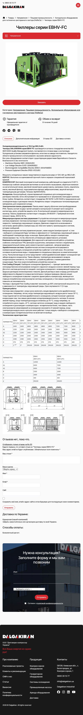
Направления (19, 110)
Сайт (4, 490)
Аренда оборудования (40, 692)
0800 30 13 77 (10, 3)
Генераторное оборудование (36, 675)
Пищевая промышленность (38, 110)
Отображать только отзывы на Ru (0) (17, 444)
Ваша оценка (8, 467)
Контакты (62, 659)
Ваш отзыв (7, 454)
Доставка (34, 698)
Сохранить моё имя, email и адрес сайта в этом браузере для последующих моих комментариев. (41, 502)
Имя (5, 473)
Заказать (42, 102)
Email (5, 482)
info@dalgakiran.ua (65, 681)
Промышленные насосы (41, 687)
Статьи (6, 682)
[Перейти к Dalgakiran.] (4, 18)
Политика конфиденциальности (12, 693)
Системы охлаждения (40, 682)
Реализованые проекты (13, 666)
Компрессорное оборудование (37, 667)
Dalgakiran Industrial (66, 687)
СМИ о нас (7, 676)
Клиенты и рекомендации (14, 671)
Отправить (41, 597)
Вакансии (7, 687)
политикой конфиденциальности (50, 603)
